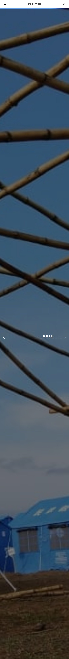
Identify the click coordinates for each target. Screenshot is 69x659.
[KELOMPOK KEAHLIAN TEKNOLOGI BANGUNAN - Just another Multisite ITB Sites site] (34, 4)
